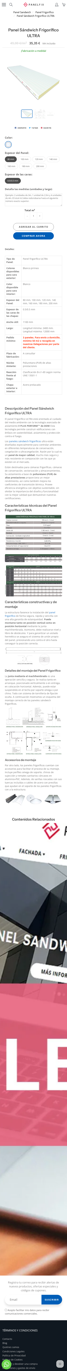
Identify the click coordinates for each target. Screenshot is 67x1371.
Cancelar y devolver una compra (20, 1363)
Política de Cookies (12, 1359)
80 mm (10, 159)
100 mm (24, 159)
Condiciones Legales (13, 1351)
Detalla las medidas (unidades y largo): (28, 189)
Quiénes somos (10, 1347)
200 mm (40, 166)
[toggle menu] (4, 4)
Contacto (7, 1338)
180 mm (26, 166)
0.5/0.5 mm (12, 180)
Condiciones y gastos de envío (18, 1368)
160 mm (11, 166)
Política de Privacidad (14, 1355)
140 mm (53, 159)
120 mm (39, 159)
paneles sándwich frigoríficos (25, 441)
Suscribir (52, 1299)
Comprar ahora (33, 235)
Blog (4, 1343)
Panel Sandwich (22, 12)
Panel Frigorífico (44, 12)
